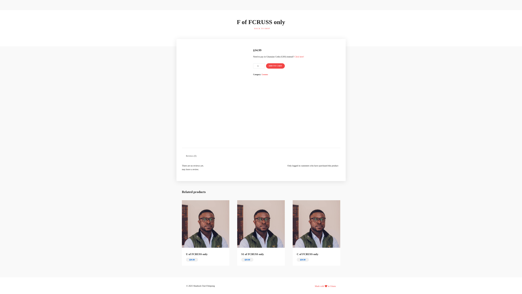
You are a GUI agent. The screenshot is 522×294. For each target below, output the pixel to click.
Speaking (319, 15)
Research (305, 15)
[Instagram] (267, 286)
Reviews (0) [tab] (191, 156)
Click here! (299, 57)
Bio (262, 10)
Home (252, 15)
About (275, 5)
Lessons (265, 75)
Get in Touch (320, 10)
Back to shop (262, 28)
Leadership (285, 15)
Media (296, 15)
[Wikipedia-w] (255, 286)
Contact (325, 5)
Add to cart (275, 66)
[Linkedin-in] (263, 286)
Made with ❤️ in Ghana (325, 286)
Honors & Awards (268, 15)
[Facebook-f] (259, 286)
